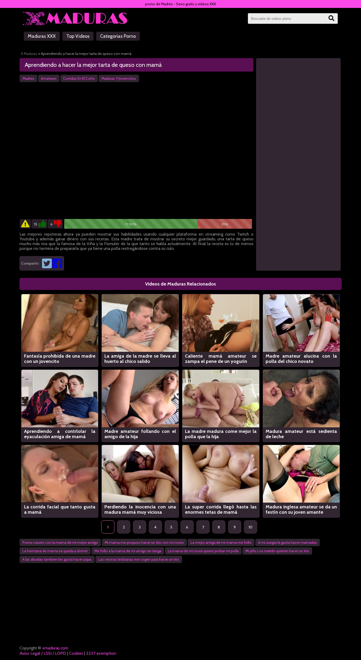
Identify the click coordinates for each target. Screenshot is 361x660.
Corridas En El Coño (79, 78)
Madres (28, 78)
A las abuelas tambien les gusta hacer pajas (57, 559)
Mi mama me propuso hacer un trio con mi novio (144, 542)
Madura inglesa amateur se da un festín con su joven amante (301, 509)
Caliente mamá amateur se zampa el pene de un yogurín (221, 358)
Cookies (76, 653)
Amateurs (49, 78)
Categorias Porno (118, 36)
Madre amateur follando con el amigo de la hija (140, 434)
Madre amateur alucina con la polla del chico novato (301, 358)
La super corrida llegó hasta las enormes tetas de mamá (221, 509)
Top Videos (78, 36)
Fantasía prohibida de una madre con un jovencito (60, 358)
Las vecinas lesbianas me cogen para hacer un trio (138, 559)
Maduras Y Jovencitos (118, 78)
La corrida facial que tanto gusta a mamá (60, 509)
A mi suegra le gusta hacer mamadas (287, 542)
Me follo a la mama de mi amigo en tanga (127, 551)
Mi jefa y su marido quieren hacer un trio (277, 551)
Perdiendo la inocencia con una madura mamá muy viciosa (140, 509)
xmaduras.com (55, 647)
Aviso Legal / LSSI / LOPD (43, 653)
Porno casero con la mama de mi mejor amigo (60, 542)
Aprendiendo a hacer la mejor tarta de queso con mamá (93, 64)
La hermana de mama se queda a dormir (55, 551)
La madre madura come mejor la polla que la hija (221, 434)
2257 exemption (101, 653)
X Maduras (29, 53)
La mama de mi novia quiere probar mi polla (203, 551)
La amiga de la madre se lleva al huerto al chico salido (140, 358)
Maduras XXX (42, 36)
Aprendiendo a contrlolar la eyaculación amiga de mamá (60, 434)
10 (250, 527)
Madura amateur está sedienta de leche (301, 434)
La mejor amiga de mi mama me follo (221, 542)
